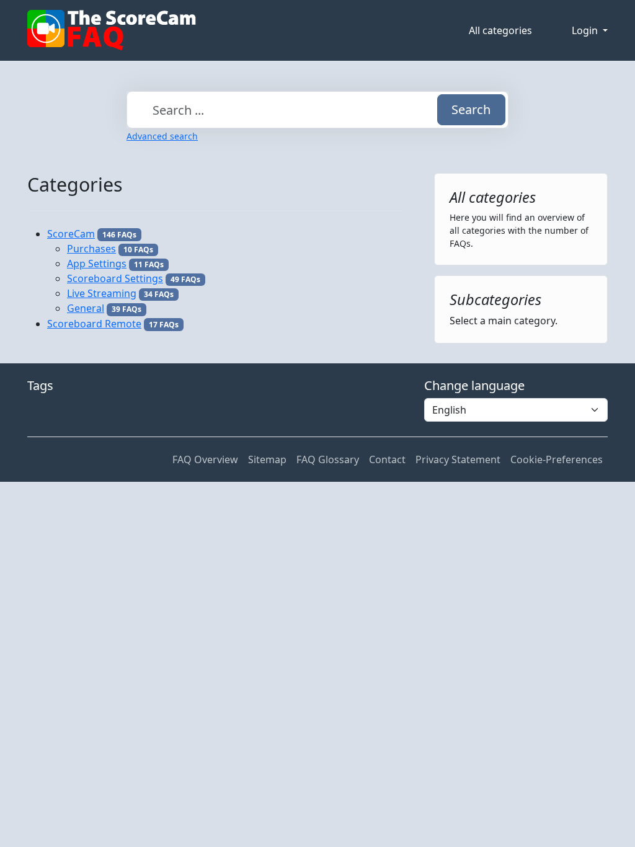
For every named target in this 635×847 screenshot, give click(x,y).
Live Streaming (101, 293)
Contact (387, 459)
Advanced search (162, 136)
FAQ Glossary (327, 459)
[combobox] (317, 109)
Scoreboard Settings (115, 278)
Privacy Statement (457, 459)
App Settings (97, 263)
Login (586, 30)
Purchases (91, 248)
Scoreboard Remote (94, 323)
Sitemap (267, 459)
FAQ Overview (205, 459)
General (85, 308)
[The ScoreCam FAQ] (111, 30)
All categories (500, 30)
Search (471, 109)
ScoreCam (71, 234)
